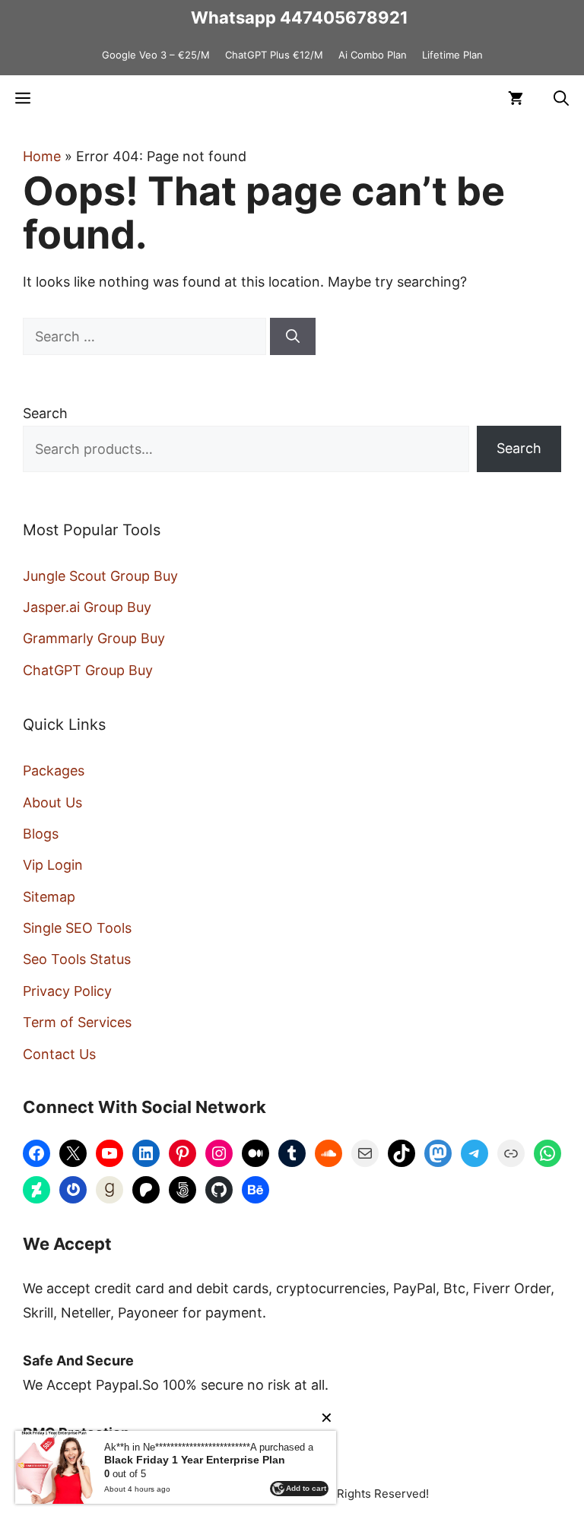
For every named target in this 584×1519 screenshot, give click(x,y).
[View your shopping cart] (515, 98)
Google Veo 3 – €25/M (156, 55)
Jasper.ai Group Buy (87, 607)
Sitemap (49, 897)
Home (42, 156)
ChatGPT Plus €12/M (274, 55)
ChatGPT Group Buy (88, 670)
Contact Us (59, 1054)
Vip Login (53, 865)
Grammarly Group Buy (94, 638)
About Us (52, 802)
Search (45, 413)
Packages (53, 771)
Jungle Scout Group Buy (100, 576)
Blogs (41, 834)
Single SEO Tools (77, 928)
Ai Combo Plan (372, 55)
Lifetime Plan (452, 55)
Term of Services (77, 1022)
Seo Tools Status (77, 959)
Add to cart (306, 1488)
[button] (561, 98)
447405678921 (344, 17)
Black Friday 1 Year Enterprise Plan (194, 1460)
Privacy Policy (67, 991)
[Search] (293, 336)
